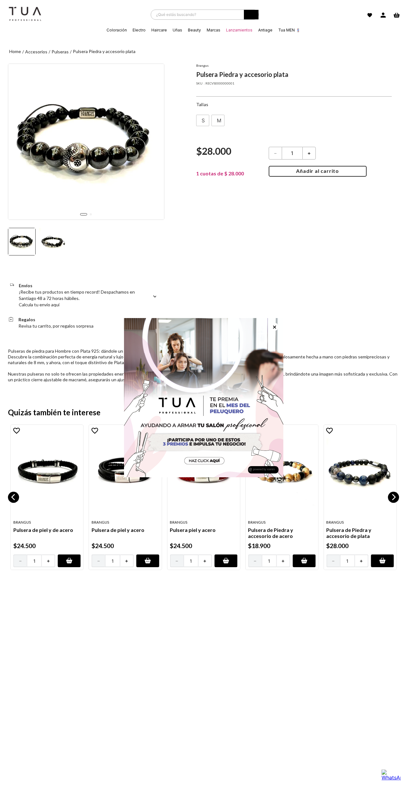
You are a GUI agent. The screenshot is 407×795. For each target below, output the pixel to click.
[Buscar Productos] (251, 16)
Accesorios (36, 51)
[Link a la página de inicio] (15, 52)
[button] (202, 120)
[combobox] (205, 15)
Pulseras (60, 51)
